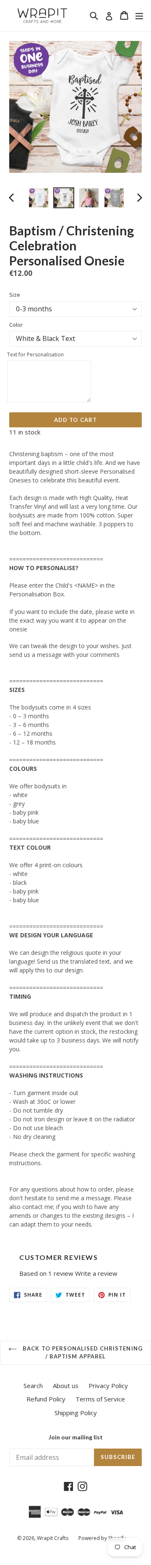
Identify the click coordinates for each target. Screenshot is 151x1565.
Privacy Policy (108, 1385)
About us (65, 1385)
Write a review (96, 1273)
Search (33, 1385)
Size (14, 294)
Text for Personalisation (35, 354)
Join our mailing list (76, 1437)
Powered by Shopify (102, 1538)
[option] (38, 197)
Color (16, 324)
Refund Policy (45, 1399)
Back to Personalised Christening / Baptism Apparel (81, 1352)
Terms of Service (100, 1399)
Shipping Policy (76, 1412)
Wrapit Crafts (52, 1538)
